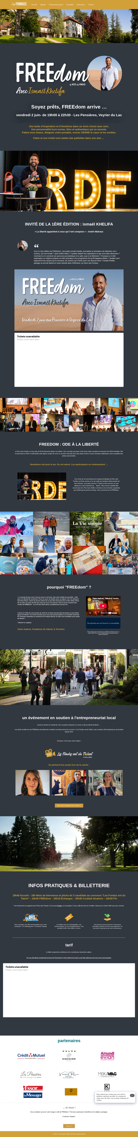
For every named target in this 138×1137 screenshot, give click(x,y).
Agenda (43, 5)
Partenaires (81, 5)
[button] (69, 300)
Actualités (70, 5)
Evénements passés (56, 5)
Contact (91, 5)
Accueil (34, 5)
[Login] (124, 4)
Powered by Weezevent (118, 388)
